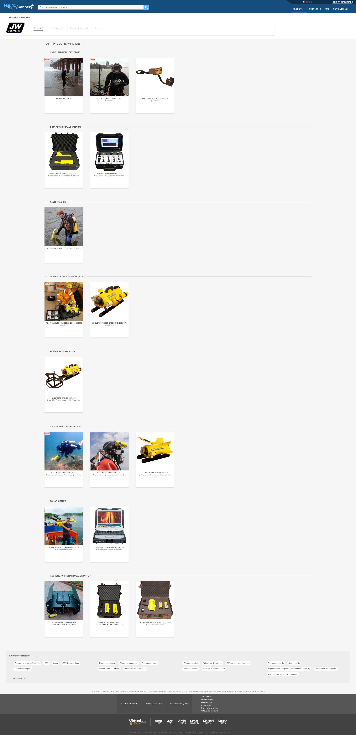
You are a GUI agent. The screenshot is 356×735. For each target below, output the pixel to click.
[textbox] (91, 7)
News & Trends (340, 9)
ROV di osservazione (71, 663)
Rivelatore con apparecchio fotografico (282, 674)
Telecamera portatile (276, 663)
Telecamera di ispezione (212, 663)
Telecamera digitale (191, 663)
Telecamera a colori (149, 663)
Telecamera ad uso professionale (27, 663)
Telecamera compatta (23, 669)
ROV (46, 663)
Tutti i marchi (206, 697)
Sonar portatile (294, 663)
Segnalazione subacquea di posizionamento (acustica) (289, 669)
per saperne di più (19, 678)
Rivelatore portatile (191, 669)
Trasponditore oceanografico (326, 669)
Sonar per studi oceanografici (214, 669)
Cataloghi (315, 9)
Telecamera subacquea (128, 663)
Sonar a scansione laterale (109, 669)
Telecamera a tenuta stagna (134, 669)
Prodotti (298, 9)
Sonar (55, 663)
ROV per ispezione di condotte (238, 663)
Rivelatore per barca (107, 663)
